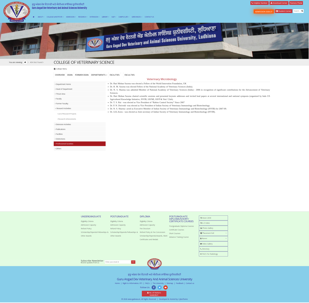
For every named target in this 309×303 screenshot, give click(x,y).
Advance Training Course (179, 237)
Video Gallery (207, 244)
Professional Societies (64, 144)
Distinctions (60, 139)
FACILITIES (114, 75)
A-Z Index (206, 223)
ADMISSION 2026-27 (263, 12)
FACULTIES (130, 75)
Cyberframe (183, 299)
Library (105, 17)
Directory (205, 249)
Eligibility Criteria (87, 221)
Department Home (63, 84)
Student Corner (284, 11)
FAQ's (147, 283)
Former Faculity (62, 103)
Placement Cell (208, 233)
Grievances (136, 17)
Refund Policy (86, 228)
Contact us (190, 283)
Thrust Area (60, 94)
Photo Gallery (207, 228)
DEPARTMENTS (98, 75)
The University (158, 283)
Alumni (204, 238)
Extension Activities (63, 124)
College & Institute (55, 17)
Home (117, 283)
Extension (94, 17)
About (40, 17)
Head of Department (64, 89)
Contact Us (149, 17)
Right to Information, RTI (132, 283)
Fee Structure (145, 228)
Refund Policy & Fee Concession (152, 232)
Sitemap (170, 283)
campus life (123, 17)
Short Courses (174, 233)
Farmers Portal (296, 3)
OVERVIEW (60, 75)
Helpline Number (260, 3)
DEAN (70, 75)
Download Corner (279, 3)
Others (58, 148)
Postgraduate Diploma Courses (181, 226)
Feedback (179, 283)
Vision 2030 (206, 218)
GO (133, 262)
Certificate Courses (176, 230)
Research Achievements (67, 119)
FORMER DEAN (82, 75)
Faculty (59, 99)
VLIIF (113, 17)
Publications (60, 129)
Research (82, 17)
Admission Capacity (88, 225)
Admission (70, 17)
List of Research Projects (67, 114)
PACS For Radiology (210, 254)
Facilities (59, 134)
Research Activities (63, 108)
